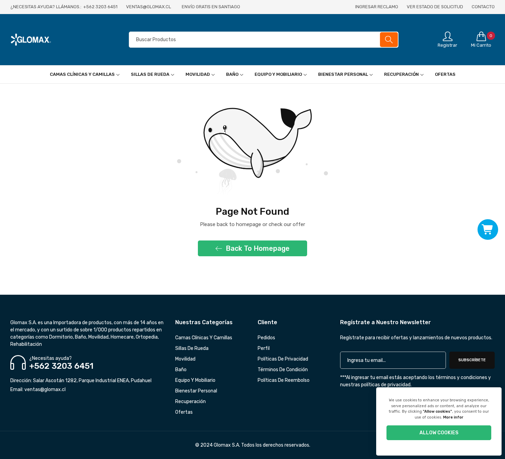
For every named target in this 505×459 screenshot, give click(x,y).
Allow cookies (438, 433)
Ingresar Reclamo (376, 6)
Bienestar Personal (196, 391)
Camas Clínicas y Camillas (203, 338)
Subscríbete (472, 360)
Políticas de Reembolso (284, 380)
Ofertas (184, 412)
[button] (488, 229)
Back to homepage (258, 248)
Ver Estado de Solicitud (435, 6)
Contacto (483, 6)
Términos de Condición (283, 370)
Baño (181, 370)
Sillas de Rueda (192, 348)
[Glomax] (56, 39)
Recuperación (190, 401)
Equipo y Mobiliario (195, 380)
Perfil (264, 348)
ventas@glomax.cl (38, 389)
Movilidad (185, 359)
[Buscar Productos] (389, 39)
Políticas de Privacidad (283, 359)
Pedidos (266, 338)
